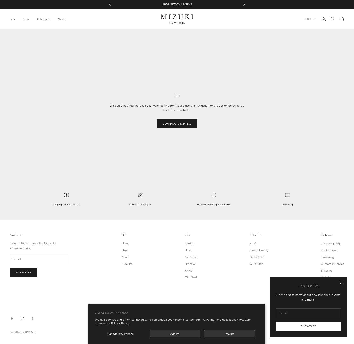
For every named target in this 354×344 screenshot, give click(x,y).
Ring (188, 250)
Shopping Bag (330, 243)
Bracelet (190, 263)
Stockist (127, 263)
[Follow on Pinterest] (33, 318)
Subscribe (308, 326)
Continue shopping (177, 123)
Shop (26, 18)
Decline (230, 333)
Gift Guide (256, 263)
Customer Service (332, 263)
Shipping (327, 270)
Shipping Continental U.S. (66, 204)
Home (126, 243)
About (61, 18)
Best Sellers (257, 257)
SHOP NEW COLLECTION (177, 4)
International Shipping (140, 204)
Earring (189, 243)
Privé (253, 243)
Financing (288, 204)
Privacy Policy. (120, 323)
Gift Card (191, 277)
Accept (174, 333)
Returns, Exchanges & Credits (213, 204)
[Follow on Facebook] (12, 318)
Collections (43, 18)
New (12, 18)
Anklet (189, 270)
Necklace (191, 257)
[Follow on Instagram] (22, 318)
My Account (329, 250)
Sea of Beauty (259, 250)
